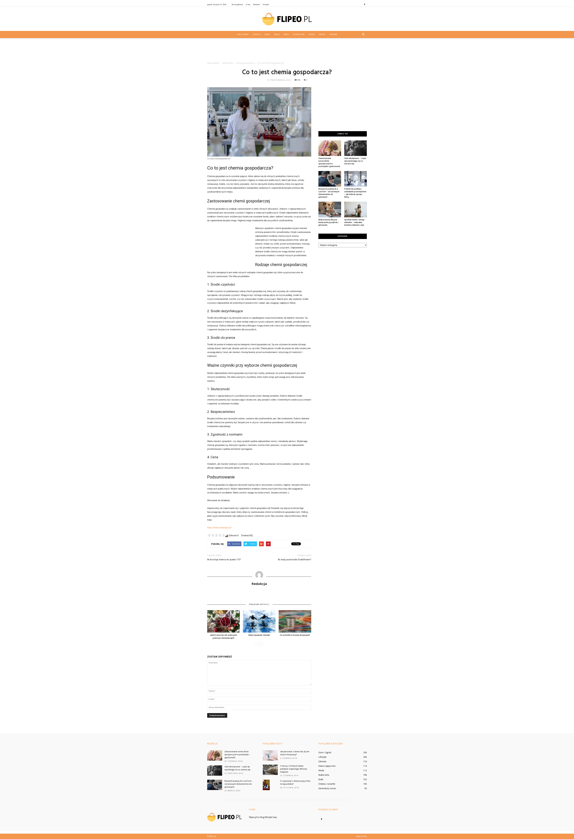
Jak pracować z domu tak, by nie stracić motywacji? (294, 753)
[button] (363, 34)
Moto (286, 34)
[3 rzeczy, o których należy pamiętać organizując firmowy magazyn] (270, 770)
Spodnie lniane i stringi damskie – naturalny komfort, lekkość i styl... (354, 222)
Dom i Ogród (243, 34)
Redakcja (259, 583)
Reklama (256, 4)
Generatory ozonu (327, 788)
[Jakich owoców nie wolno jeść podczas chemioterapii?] (223, 621)
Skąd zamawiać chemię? (259, 635)
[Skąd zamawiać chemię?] (259, 621)
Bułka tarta (323, 774)
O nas (248, 4)
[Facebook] (364, 4)
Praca (277, 34)
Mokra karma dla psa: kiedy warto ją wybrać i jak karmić (328, 222)
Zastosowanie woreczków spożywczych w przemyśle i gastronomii (237, 754)
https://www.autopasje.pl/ (219, 527)
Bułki (320, 779)
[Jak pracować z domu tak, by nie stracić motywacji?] (270, 755)
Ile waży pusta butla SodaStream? (294, 559)
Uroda (312, 34)
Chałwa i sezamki (326, 783)
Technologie (298, 34)
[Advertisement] (287, 51)
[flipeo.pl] (287, 19)
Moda (267, 34)
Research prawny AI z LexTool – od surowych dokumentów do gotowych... (239, 784)
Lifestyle (257, 34)
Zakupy (322, 34)
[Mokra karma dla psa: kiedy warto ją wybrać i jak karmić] (329, 209)
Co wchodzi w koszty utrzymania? (295, 635)
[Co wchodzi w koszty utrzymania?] (295, 621)
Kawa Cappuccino (327, 765)
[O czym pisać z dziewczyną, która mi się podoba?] (266, 785)
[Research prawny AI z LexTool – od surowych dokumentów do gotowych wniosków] (329, 179)
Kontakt (266, 4)
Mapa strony (361, 836)
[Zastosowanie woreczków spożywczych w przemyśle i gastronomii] (329, 148)
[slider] (216, 535)
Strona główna (237, 4)
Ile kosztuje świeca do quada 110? (224, 559)
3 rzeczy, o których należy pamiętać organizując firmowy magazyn (293, 769)
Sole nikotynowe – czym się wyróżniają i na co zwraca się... (355, 161)
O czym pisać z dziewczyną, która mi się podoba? (295, 782)
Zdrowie (333, 34)
